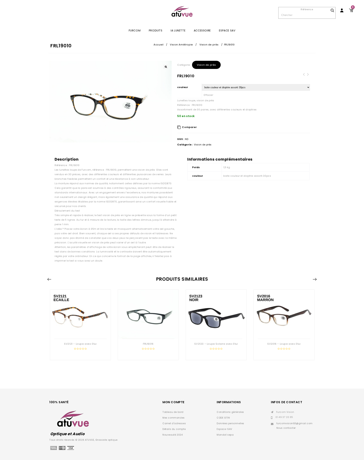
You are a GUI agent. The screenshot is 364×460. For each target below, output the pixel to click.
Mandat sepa (225, 434)
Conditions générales (230, 412)
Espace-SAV (224, 429)
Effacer (208, 95)
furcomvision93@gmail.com (294, 423)
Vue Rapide (80, 332)
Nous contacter (286, 428)
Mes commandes (173, 417)
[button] (165, 67)
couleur (182, 87)
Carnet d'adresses (174, 423)
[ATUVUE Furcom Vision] (182, 11)
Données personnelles (230, 423)
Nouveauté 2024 (172, 434)
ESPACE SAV (227, 30)
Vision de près (209, 44)
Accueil (158, 44)
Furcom (135, 30)
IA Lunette (178, 30)
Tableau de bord (173, 412)
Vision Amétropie (181, 44)
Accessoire (202, 30)
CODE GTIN (223, 417)
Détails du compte (174, 429)
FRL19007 (308, 76)
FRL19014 (304, 76)
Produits (155, 30)
